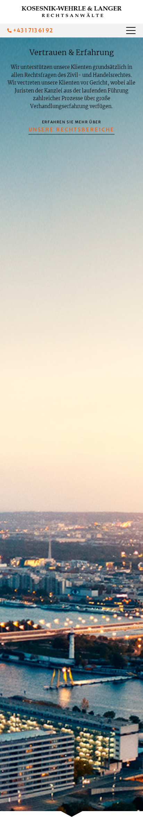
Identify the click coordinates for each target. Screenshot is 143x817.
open (129, 30)
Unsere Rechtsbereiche (71, 130)
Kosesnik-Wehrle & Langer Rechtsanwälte (71, 12)
